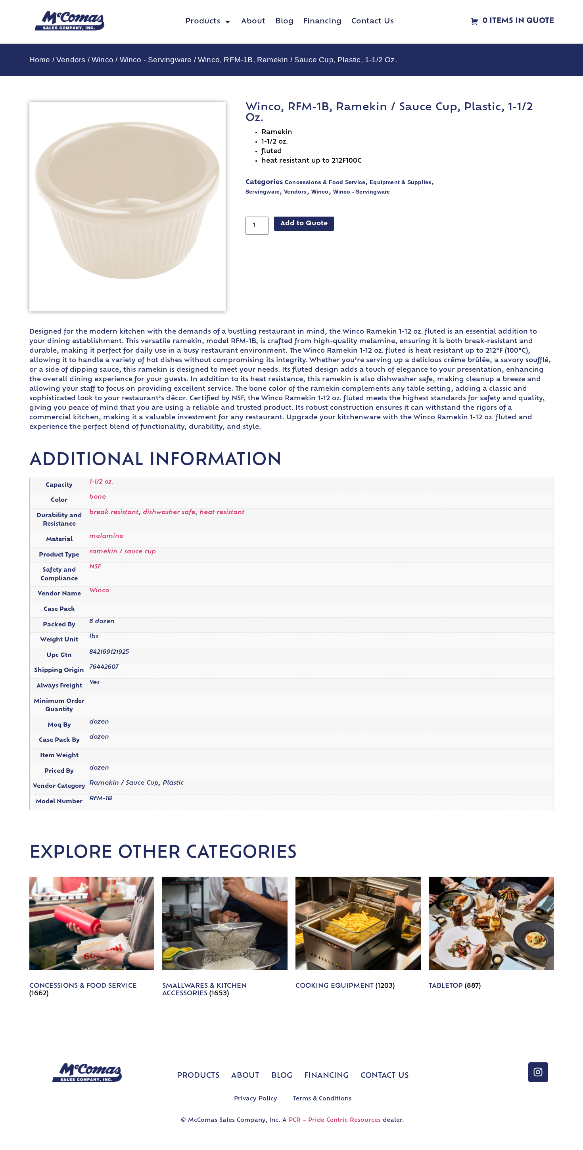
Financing (322, 21)
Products (202, 21)
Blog (284, 21)
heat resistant (221, 513)
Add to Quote (304, 224)
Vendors (70, 60)
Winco (102, 60)
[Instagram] (538, 1072)
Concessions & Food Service (325, 182)
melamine (106, 536)
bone (97, 497)
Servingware (262, 191)
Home (39, 60)
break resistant (113, 513)
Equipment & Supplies (400, 182)
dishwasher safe (169, 513)
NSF (95, 567)
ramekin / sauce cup (122, 552)
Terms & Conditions (322, 1099)
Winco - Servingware (156, 60)
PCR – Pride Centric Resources (335, 1120)
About (253, 21)
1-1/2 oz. (101, 482)
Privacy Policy (255, 1099)
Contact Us (372, 21)
